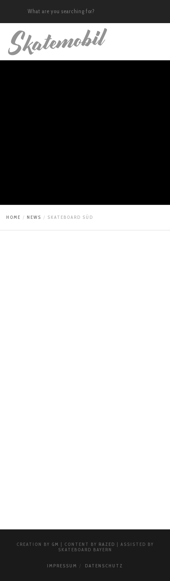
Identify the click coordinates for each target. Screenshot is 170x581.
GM (55, 544)
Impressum (62, 566)
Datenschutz (104, 566)
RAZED (107, 544)
